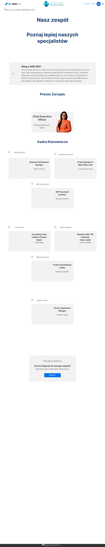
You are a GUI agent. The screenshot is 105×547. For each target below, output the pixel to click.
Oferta (87, 4)
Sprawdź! (52, 375)
